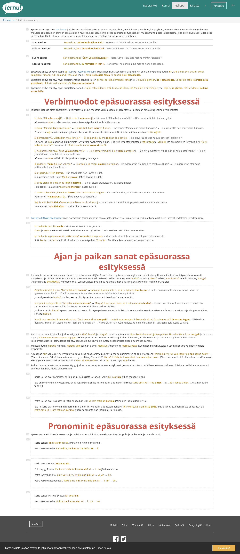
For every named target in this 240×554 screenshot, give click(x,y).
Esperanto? (150, 5)
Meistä (113, 525)
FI (232, 5)
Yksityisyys (164, 525)
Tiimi (125, 525)
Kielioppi (180, 5)
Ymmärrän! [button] (224, 548)
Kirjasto (195, 5)
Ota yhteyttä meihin (200, 525)
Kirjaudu (219, 6)
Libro (151, 525)
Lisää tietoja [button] (104, 548)
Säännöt (179, 525)
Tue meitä (137, 525)
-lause (69, 71)
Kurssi (166, 5)
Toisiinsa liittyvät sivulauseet (46, 218)
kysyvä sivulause (87, 71)
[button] (205, 5)
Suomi (35, 523)
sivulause (61, 29)
